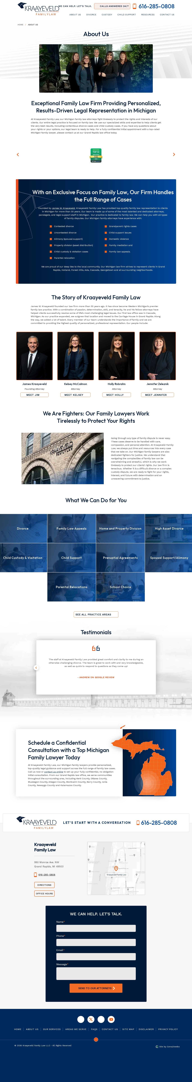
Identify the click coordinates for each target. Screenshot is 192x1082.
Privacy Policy (168, 1029)
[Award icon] (96, 149)
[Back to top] (96, 1039)
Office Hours (44, 893)
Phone (60, 935)
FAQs (94, 1029)
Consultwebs (173, 1046)
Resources (148, 14)
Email (60, 950)
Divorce (91, 14)
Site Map (128, 1029)
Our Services (52, 1029)
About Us (75, 14)
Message (62, 964)
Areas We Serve (75, 1029)
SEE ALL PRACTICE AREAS (93, 614)
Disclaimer (146, 1029)
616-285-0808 (159, 822)
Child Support (127, 14)
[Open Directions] (117, 874)
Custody (107, 14)
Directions (44, 885)
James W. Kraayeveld (63, 208)
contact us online (53, 771)
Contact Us (167, 14)
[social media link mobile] (80, 1019)
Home (20, 24)
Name (60, 921)
